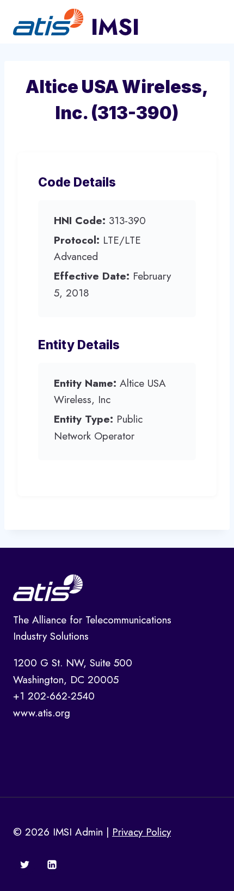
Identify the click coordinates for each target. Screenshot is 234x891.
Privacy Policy (141, 832)
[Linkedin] (51, 864)
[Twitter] (25, 864)
